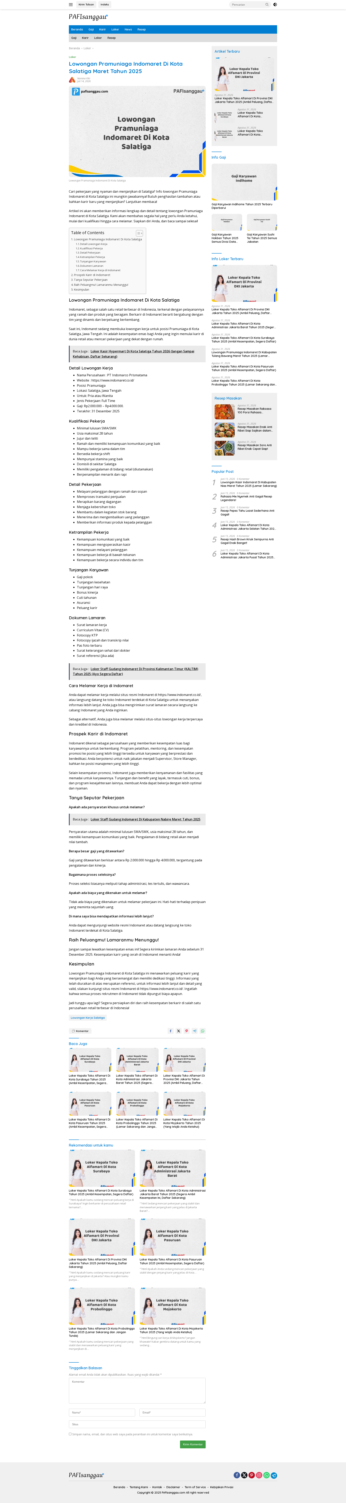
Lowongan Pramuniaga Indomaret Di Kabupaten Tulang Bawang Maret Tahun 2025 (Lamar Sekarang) (244, 354)
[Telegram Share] (195, 1031)
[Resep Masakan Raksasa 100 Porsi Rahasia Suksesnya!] (225, 411)
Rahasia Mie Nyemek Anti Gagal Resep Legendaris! (246, 498)
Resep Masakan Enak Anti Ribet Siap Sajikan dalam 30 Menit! (255, 429)
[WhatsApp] (266, 1475)
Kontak (157, 1487)
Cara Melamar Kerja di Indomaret (100, 270)
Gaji (91, 29)
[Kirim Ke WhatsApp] (203, 1031)
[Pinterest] (251, 1475)
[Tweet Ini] (179, 1031)
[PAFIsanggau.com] (89, 17)
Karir (102, 29)
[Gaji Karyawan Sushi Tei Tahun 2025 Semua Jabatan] (262, 222)
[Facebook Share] (171, 1031)
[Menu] (71, 4)
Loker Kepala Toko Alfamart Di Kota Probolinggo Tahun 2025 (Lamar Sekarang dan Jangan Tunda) (137, 1123)
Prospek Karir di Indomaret (92, 275)
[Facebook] (237, 1475)
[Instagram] (259, 1475)
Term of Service (195, 1487)
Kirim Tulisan (86, 4)
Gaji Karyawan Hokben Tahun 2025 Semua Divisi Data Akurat (225, 238)
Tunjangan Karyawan (93, 261)
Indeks (105, 4)
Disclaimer (173, 1487)
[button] (267, 4)
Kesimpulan (81, 289)
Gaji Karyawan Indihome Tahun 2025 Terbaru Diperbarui (242, 206)
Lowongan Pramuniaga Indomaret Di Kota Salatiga (108, 239)
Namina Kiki (83, 78)
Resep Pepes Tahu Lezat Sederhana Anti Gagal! (247, 512)
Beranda (77, 29)
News (128, 29)
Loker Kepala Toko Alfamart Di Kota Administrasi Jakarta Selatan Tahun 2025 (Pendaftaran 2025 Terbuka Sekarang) (248, 527)
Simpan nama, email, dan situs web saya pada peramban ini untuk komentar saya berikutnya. (132, 1434)
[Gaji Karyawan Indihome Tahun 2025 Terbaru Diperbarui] (244, 182)
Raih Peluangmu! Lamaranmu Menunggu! (101, 285)
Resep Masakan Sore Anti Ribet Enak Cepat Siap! (255, 447)
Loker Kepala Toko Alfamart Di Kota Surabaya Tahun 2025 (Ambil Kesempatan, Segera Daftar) (89, 1079)
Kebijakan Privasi (221, 1487)
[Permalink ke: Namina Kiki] (72, 80)
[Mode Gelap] (275, 4)
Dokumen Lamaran (91, 266)
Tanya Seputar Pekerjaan (91, 280)
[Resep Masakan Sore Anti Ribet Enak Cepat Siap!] (225, 448)
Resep (142, 29)
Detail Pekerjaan (90, 252)
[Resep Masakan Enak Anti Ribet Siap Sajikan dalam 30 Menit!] (225, 430)
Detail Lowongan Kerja (93, 244)
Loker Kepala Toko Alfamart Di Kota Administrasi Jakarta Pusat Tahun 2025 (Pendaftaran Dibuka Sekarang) (247, 555)
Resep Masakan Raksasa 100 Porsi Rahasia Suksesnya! (254, 410)
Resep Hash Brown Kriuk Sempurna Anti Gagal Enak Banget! (247, 541)
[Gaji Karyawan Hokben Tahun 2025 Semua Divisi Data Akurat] (227, 222)
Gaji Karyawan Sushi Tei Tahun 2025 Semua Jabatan (262, 238)
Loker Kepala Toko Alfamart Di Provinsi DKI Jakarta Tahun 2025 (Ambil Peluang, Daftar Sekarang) (184, 1079)
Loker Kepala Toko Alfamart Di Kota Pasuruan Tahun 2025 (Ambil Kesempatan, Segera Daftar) (89, 1123)
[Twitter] (244, 1475)
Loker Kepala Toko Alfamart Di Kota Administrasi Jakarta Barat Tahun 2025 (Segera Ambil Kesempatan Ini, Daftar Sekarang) (137, 1079)
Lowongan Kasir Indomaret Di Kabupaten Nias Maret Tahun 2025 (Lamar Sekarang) (249, 484)
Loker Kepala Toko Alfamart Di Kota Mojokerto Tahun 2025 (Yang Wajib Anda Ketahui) (184, 1123)
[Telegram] (274, 1475)
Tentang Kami (139, 1487)
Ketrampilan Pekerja (92, 257)
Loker (115, 29)
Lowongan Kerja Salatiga (88, 1018)
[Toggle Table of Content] (137, 233)
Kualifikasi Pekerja (91, 248)
